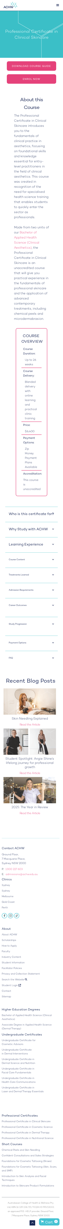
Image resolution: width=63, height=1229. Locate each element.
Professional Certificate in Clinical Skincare (26, 1121)
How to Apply (9, 945)
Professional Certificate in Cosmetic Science (27, 1127)
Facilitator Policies (12, 968)
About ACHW (9, 934)
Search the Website (14, 979)
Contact (6, 990)
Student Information (13, 962)
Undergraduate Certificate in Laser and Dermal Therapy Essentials (23, 1089)
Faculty (6, 951)
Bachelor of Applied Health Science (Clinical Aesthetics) (27, 1017)
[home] (9, 5)
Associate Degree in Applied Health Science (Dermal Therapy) (27, 1026)
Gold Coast (8, 901)
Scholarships (9, 940)
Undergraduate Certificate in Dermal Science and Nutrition (18, 1061)
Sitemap (6, 996)
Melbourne (7, 896)
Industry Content (11, 956)
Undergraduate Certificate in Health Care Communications (19, 1080)
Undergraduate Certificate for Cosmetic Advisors (19, 1042)
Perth (5, 907)
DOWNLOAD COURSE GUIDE (31, 66)
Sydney (6, 885)
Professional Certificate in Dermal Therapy (26, 1132)
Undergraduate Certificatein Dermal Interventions (17, 1051)
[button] (57, 5)
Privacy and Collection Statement (21, 973)
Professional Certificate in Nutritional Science (28, 1138)
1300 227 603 (14, 869)
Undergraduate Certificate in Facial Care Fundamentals (18, 1070)
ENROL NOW (31, 79)
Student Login (11, 985)
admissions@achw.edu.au (22, 874)
